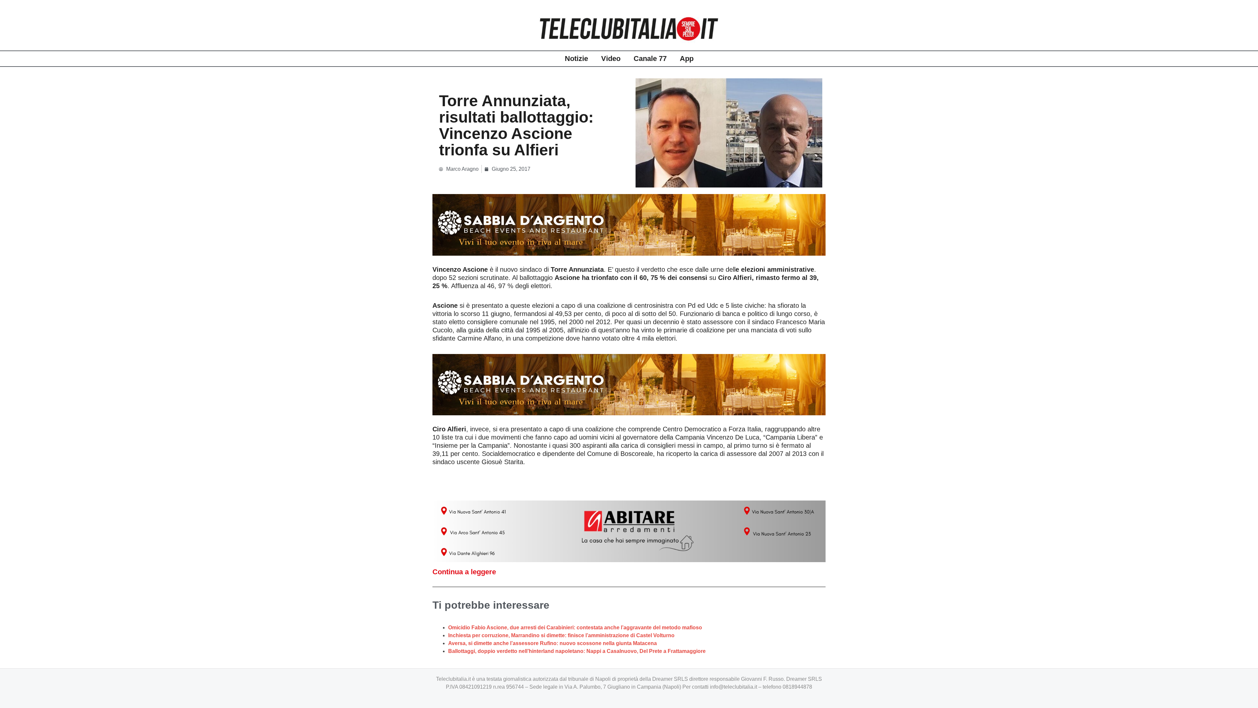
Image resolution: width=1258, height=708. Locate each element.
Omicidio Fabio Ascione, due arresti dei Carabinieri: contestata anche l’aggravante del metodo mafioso (575, 627)
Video (610, 58)
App (687, 58)
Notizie (576, 58)
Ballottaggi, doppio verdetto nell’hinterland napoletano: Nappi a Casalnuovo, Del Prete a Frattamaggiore (577, 651)
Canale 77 (650, 58)
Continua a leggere (464, 572)
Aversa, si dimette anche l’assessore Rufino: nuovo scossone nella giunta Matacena (552, 643)
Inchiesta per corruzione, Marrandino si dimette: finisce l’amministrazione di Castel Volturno (561, 635)
